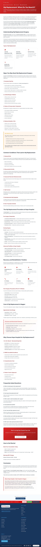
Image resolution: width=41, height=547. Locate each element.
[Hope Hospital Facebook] (24, 545)
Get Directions (4, 541)
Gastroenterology (23, 531)
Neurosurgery (23, 526)
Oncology (2, 525)
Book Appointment (36, 501)
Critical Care (2, 523)
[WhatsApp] (30, 545)
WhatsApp (30, 501)
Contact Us (22, 514)
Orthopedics (3, 519)
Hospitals (22, 510)
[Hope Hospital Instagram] (26, 545)
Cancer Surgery (23, 523)
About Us (22, 507)
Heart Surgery (23, 522)
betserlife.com (12, 450)
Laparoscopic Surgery (24, 528)
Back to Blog (6, 2)
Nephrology (2, 526)
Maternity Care (23, 529)
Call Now (24, 501)
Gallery (22, 513)
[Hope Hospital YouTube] (28, 545)
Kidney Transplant (23, 525)
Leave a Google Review (21, 498)
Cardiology (2, 522)
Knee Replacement (23, 519)
